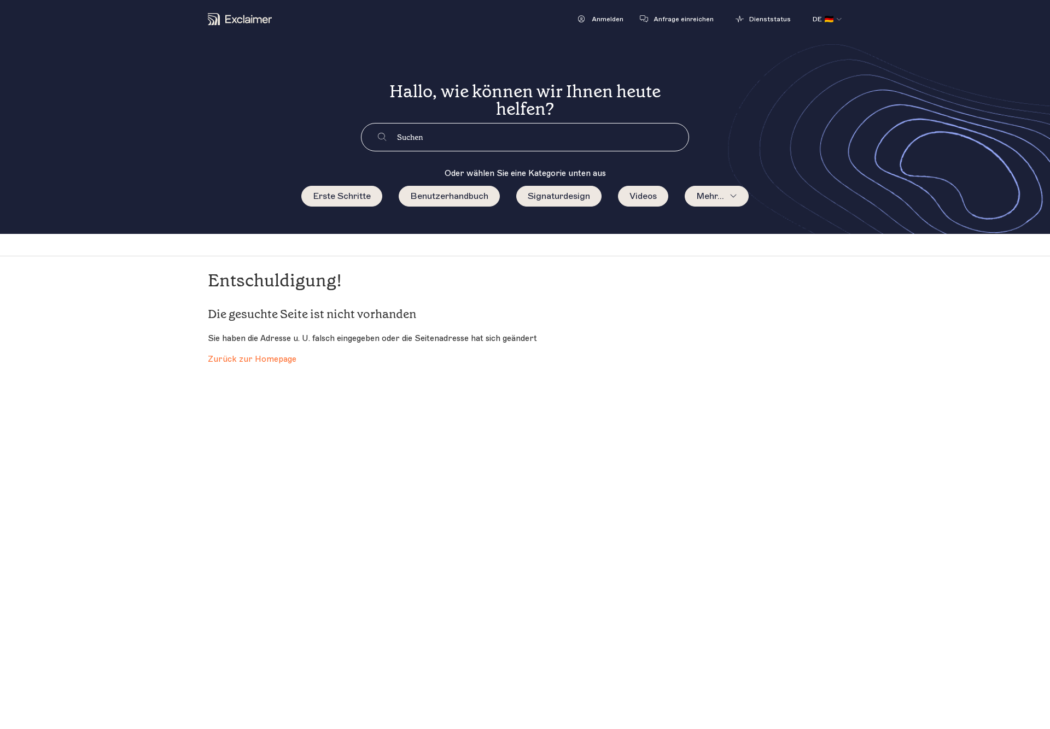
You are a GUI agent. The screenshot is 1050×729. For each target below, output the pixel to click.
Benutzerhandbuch (449, 196)
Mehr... (710, 196)
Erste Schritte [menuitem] (342, 196)
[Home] (240, 19)
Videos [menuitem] (643, 196)
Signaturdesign (559, 196)
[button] (601, 19)
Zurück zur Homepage (252, 359)
